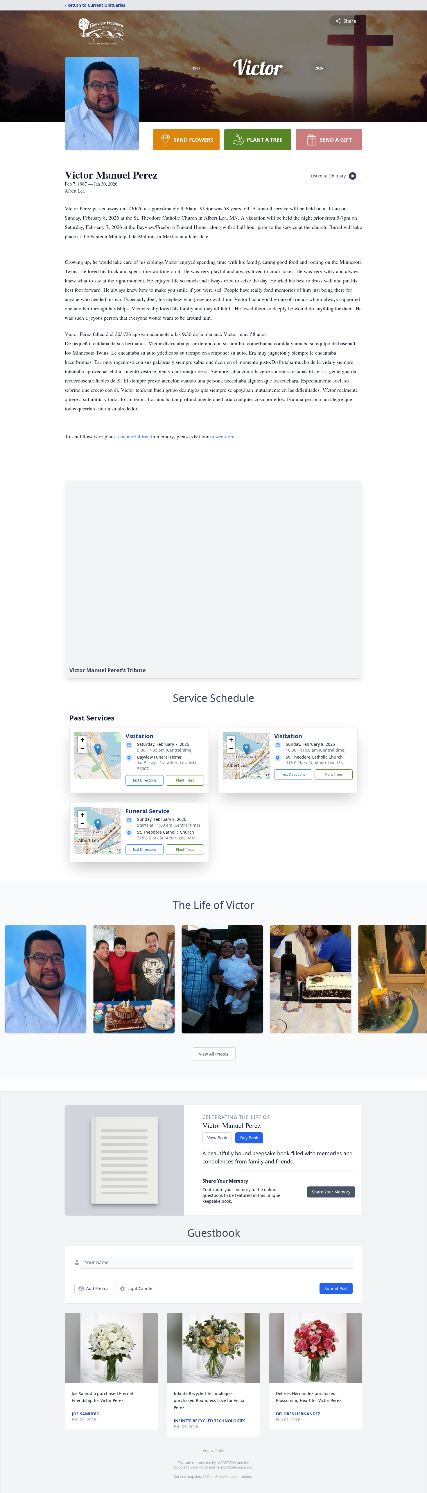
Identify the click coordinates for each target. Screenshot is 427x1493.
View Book (217, 1137)
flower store (222, 436)
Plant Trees (185, 780)
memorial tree (135, 436)
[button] (97, 749)
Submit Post (336, 1288)
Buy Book (249, 1137)
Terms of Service (229, 1467)
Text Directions (144, 780)
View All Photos (213, 1054)
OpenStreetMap (220, 1476)
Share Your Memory (331, 1192)
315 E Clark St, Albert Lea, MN (315, 763)
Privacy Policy (197, 1467)
